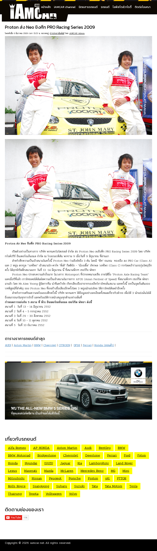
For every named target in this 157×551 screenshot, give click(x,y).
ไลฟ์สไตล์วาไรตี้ (122, 7)
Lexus (12, 470)
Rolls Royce (17, 486)
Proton (93, 478)
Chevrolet (49, 345)
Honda (13, 463)
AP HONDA (41, 447)
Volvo (73, 493)
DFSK (77, 345)
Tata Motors (113, 486)
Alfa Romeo (17, 447)
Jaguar (65, 463)
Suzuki (79, 486)
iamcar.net (37, 543)
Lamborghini (99, 463)
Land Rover (124, 463)
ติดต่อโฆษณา (142, 7)
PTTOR (121, 478)
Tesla (133, 486)
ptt (107, 478)
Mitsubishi (16, 478)
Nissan (37, 478)
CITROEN (64, 345)
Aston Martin (22, 345)
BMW (37, 345)
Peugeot (55, 478)
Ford (127, 455)
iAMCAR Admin (77, 33)
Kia (79, 463)
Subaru (61, 486)
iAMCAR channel (64, 7)
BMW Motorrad (19, 455)
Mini (125, 470)
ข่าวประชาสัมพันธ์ (57, 33)
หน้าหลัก (46, 7)
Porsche (75, 478)
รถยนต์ (105, 7)
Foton (141, 455)
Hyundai (31, 463)
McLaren (67, 470)
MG (113, 470)
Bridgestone (46, 455)
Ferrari (87, 345)
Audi (88, 447)
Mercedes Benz (92, 470)
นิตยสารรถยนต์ (88, 7)
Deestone (92, 455)
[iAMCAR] (36, 6)
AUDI (8, 345)
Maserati (30, 470)
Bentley (105, 447)
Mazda (48, 470)
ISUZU (48, 463)
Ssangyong (41, 486)
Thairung (15, 493)
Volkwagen (54, 493)
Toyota (33, 493)
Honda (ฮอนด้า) (104, 345)
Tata (95, 486)
